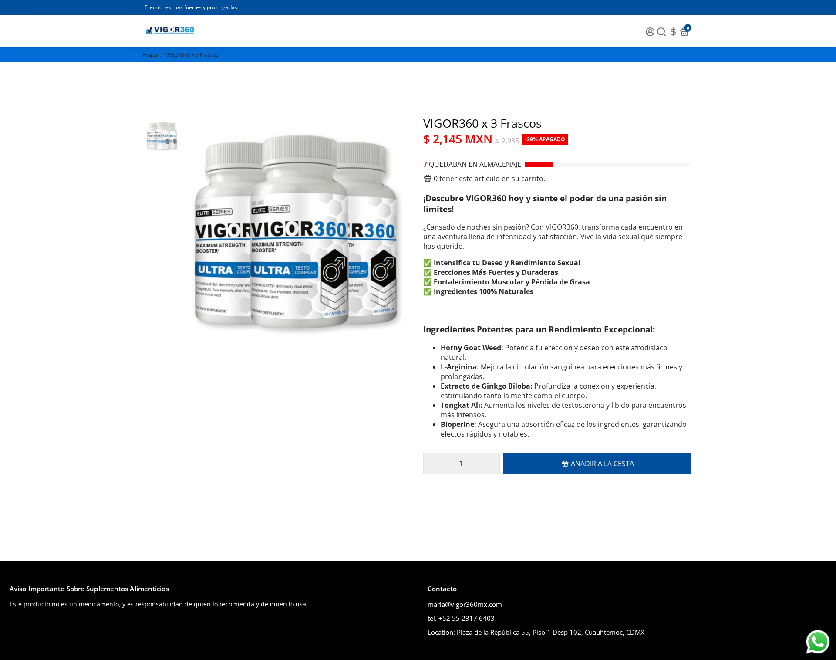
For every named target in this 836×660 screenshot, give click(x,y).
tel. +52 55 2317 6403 (461, 618)
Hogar (150, 54)
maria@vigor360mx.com (465, 604)
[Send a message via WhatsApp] (818, 642)
